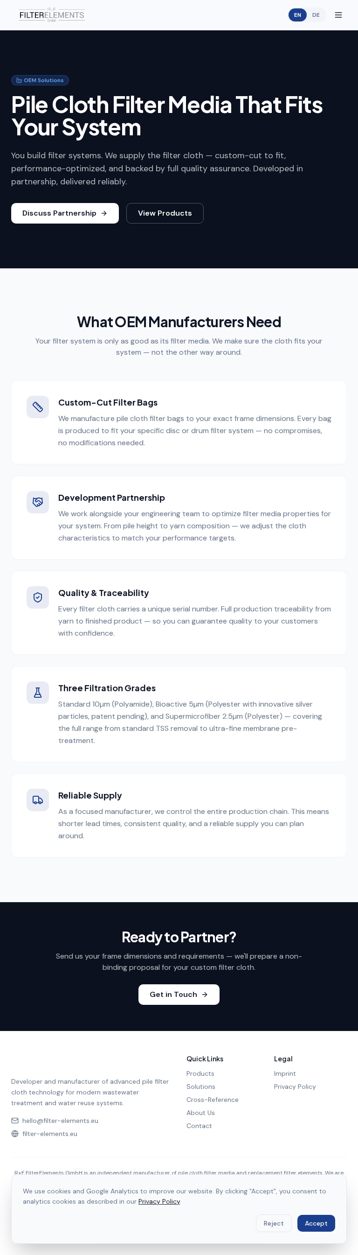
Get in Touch (173, 994)
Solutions (200, 1086)
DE (316, 15)
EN (297, 15)
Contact (199, 1126)
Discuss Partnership (59, 213)
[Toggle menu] (338, 15)
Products (200, 1073)
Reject (274, 1223)
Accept (316, 1223)
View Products (165, 213)
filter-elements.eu (49, 1133)
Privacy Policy (295, 1086)
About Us (200, 1112)
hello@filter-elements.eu (60, 1120)
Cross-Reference (212, 1099)
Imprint (285, 1073)
